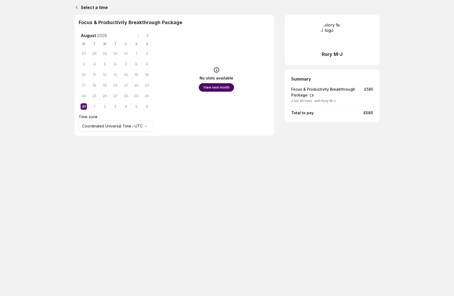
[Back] (75, 7)
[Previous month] (138, 35)
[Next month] (147, 35)
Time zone (88, 116)
